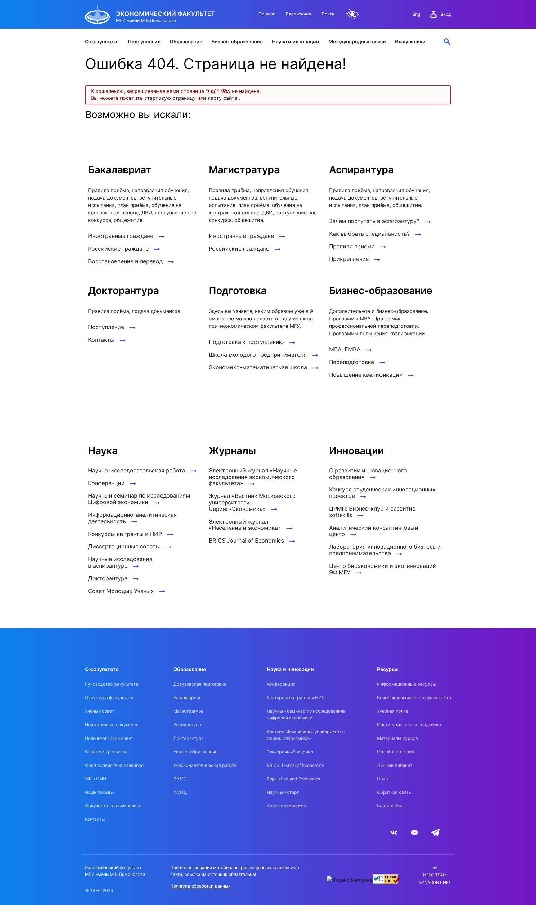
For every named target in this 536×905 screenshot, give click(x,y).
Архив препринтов (286, 805)
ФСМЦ (180, 792)
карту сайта (222, 98)
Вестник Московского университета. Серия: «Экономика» (306, 735)
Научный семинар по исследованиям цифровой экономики (306, 714)
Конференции (281, 684)
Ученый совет (99, 711)
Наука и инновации (295, 41)
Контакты (95, 819)
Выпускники (410, 41)
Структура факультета (109, 697)
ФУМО (180, 778)
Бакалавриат (187, 697)
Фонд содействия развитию (114, 765)
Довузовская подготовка (199, 684)
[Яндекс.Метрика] (350, 880)
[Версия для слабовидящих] (352, 14)
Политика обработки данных (200, 886)
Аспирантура (187, 724)
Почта (328, 13)
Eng (416, 14)
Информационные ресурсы (406, 684)
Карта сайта (390, 805)
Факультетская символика (113, 805)
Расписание (298, 13)
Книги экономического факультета (414, 697)
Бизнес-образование (237, 41)
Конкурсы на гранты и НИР (295, 697)
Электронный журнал (290, 751)
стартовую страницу (170, 98)
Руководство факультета (111, 684)
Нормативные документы (112, 724)
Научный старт (283, 792)
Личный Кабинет (394, 765)
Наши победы (99, 792)
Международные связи (357, 41)
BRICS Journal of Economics (295, 765)
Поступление (144, 41)
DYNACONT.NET (435, 882)
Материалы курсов (397, 738)
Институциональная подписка (409, 724)
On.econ (266, 13)
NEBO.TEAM (435, 875)
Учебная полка (392, 711)
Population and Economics (293, 778)
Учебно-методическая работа (205, 765)
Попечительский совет (109, 738)
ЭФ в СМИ (95, 778)
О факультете (101, 41)
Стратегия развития (106, 751)
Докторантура (188, 738)
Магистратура (188, 711)
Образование (186, 41)
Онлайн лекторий (395, 751)
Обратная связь (394, 792)
